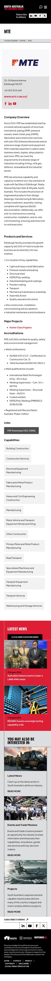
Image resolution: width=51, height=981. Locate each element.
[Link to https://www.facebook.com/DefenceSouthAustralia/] (36, 925)
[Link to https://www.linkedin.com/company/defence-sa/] (23, 925)
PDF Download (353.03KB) (21, 430)
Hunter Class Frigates (21, 327)
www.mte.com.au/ (15, 96)
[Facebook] (6, 104)
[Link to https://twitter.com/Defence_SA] (43, 925)
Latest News (17, 628)
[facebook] (40, 16)
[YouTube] (15, 104)
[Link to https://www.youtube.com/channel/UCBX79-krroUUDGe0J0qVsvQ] (29, 925)
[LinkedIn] (11, 104)
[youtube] (35, 16)
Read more (14, 791)
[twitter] (44, 16)
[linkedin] (31, 16)
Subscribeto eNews (21, 15)
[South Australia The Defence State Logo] (13, 6)
